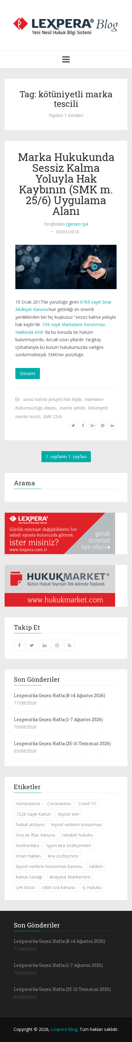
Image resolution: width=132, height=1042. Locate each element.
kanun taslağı (29, 877)
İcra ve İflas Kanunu (35, 835)
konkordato (27, 845)
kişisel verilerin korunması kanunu (49, 866)
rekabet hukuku (77, 835)
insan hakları (28, 856)
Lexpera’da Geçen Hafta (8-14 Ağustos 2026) (59, 695)
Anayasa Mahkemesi (70, 877)
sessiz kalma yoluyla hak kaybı (52, 399)
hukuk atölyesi (30, 824)
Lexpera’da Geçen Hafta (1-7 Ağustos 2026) (58, 719)
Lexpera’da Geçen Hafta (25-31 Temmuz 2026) (62, 743)
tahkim (96, 866)
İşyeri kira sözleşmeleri (68, 845)
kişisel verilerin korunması (77, 824)
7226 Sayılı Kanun (33, 814)
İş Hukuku (92, 887)
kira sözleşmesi (63, 856)
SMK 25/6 (52, 416)
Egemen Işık (77, 224)
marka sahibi (72, 408)
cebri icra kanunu (58, 887)
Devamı (27, 373)
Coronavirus (59, 803)
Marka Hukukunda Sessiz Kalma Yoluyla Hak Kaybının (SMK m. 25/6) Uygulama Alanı (66, 184)
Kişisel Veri (68, 814)
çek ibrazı (25, 887)
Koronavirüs (28, 803)
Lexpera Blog (64, 1029)
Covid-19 (87, 803)
